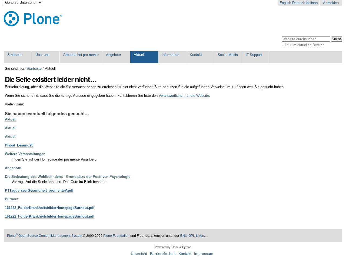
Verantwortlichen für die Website (184, 96)
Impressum (203, 254)
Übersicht (139, 254)
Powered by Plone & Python (173, 247)
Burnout (11, 199)
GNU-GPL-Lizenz (193, 236)
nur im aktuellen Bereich (305, 45)
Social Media (228, 55)
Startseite (14, 55)
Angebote (113, 55)
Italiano (312, 3)
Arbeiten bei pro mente (81, 55)
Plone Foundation (116, 236)
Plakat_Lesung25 (19, 145)
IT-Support (254, 55)
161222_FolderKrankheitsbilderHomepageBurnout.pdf (49, 208)
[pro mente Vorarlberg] (33, 18)
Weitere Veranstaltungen (25, 154)
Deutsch (298, 3)
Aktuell (139, 55)
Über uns (42, 55)
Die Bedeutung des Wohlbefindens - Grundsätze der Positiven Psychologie (67, 177)
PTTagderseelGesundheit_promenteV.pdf (39, 190)
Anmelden (331, 3)
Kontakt (196, 55)
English (285, 3)
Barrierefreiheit (162, 254)
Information (170, 55)
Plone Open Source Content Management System (44, 236)
